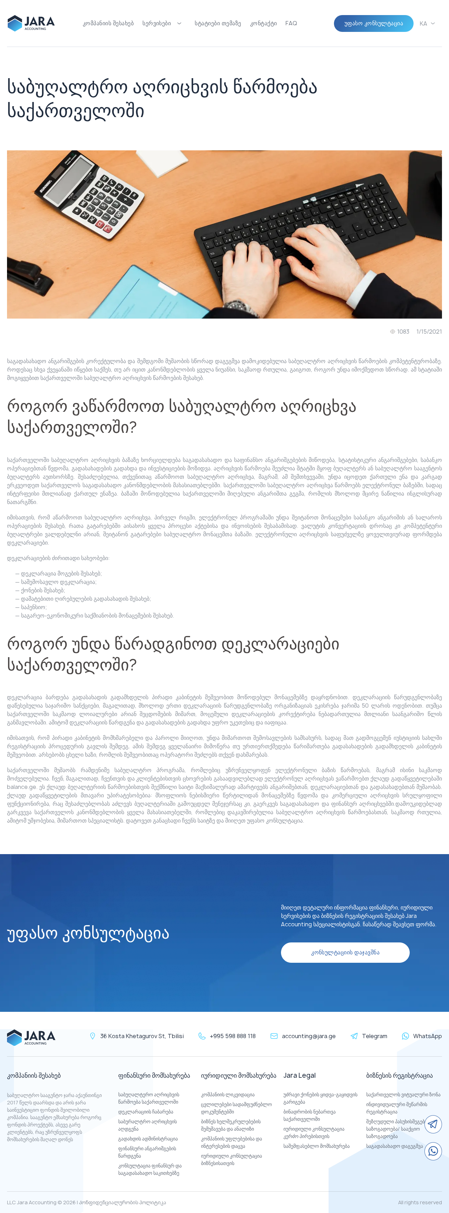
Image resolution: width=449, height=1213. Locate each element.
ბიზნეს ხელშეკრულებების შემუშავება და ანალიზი (231, 1125)
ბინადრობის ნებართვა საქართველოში (309, 1115)
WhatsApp (427, 1036)
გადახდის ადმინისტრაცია (148, 1138)
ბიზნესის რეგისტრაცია (399, 1075)
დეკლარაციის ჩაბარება (145, 1111)
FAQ (291, 23)
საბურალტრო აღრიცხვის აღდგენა (147, 1125)
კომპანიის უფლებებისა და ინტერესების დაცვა (231, 1142)
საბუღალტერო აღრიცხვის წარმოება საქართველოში (148, 1098)
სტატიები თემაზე (218, 23)
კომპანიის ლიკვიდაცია (228, 1094)
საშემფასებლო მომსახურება (316, 1146)
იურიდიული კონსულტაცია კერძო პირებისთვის (313, 1132)
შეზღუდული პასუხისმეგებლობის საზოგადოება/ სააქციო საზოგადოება (403, 1128)
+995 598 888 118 (233, 1036)
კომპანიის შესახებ (108, 23)
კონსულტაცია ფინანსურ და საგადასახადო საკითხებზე (150, 1169)
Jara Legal (299, 1075)
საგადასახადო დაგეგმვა (394, 1146)
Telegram (374, 1036)
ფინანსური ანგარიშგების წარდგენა (147, 1152)
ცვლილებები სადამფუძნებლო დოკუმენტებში (236, 1108)
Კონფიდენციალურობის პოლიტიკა (122, 1202)
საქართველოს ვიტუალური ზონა (403, 1094)
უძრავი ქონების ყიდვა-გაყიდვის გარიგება (320, 1098)
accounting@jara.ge (309, 1036)
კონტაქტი (263, 23)
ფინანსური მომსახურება (154, 1075)
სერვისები (156, 23)
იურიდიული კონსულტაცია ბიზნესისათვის (231, 1159)
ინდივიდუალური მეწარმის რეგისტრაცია (396, 1108)
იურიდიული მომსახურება (238, 1075)
